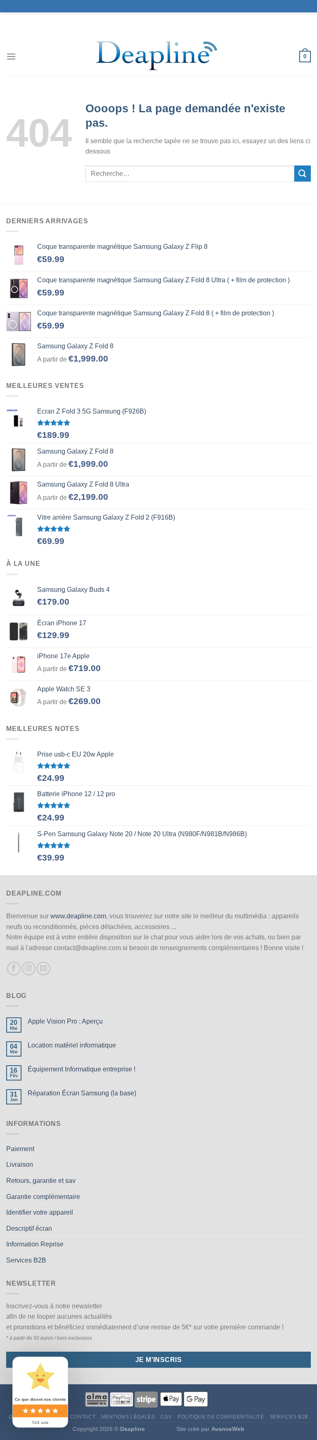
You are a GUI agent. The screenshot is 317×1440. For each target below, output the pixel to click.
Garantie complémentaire (43, 1196)
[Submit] (302, 174)
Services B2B (26, 1260)
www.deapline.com (78, 916)
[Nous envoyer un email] (43, 968)
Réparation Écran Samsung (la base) (82, 1093)
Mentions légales (128, 1417)
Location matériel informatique (72, 1045)
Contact (82, 1417)
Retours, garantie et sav (41, 1180)
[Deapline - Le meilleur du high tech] (158, 56)
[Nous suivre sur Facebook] (14, 968)
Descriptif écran (29, 1228)
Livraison (19, 1164)
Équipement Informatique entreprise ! (81, 1069)
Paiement (20, 1148)
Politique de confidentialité (220, 1417)
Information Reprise (35, 1244)
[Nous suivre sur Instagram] (28, 968)
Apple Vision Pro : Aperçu (65, 1021)
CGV (166, 1417)
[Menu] (11, 56)
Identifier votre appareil (39, 1212)
